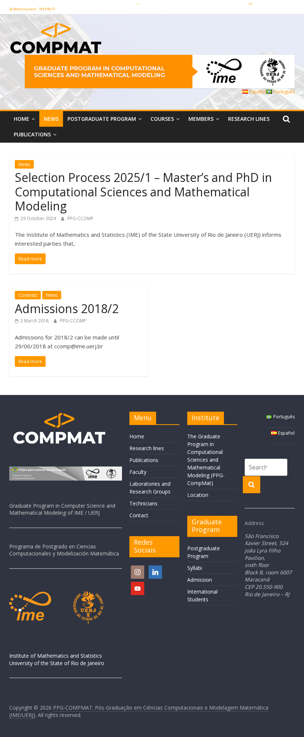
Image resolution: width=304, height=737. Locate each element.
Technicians (143, 503)
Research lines (249, 118)
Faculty (137, 471)
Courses (162, 118)
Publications (32, 134)
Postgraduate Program (101, 118)
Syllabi (194, 567)
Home (21, 118)
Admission (199, 579)
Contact (138, 515)
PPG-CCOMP (80, 218)
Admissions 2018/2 (67, 308)
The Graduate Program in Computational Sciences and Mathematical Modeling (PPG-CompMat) (206, 460)
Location (197, 494)
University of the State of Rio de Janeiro (56, 663)
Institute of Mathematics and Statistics (55, 655)
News (51, 118)
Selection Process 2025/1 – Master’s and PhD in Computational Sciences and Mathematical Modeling (130, 5)
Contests (28, 295)
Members (201, 118)
